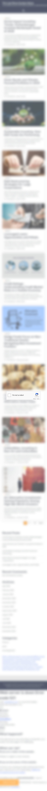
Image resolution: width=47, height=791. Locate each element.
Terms (38, 398)
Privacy (34, 398)
